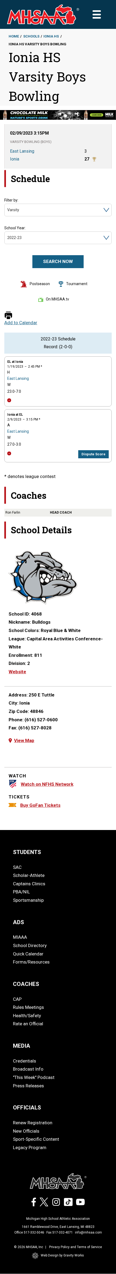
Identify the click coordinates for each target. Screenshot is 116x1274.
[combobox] (7, 210)
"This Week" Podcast (33, 1077)
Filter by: (11, 200)
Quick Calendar (28, 954)
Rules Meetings (28, 1007)
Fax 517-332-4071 (59, 1232)
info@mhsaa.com (88, 1232)
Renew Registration (32, 1122)
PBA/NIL (21, 891)
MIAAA (20, 937)
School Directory (30, 945)
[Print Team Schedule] (8, 315)
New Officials (26, 1131)
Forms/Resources (31, 962)
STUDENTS (27, 852)
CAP (17, 999)
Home (14, 36)
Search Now (58, 261)
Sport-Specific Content (36, 1139)
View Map (24, 740)
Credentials (24, 1061)
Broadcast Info (28, 1069)
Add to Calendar (20, 322)
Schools (31, 36)
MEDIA (21, 1046)
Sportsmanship (28, 900)
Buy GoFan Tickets (40, 805)
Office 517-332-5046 (29, 1232)
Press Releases (28, 1085)
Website (17, 671)
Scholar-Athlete (29, 875)
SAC (17, 867)
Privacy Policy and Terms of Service (75, 1247)
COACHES (26, 984)
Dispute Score (93, 454)
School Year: (15, 228)
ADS (18, 922)
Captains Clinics (29, 883)
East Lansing (18, 378)
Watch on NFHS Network (47, 784)
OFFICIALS (27, 1107)
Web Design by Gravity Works (62, 1255)
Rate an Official (28, 1023)
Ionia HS (51, 36)
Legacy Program (29, 1147)
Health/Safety (27, 1015)
